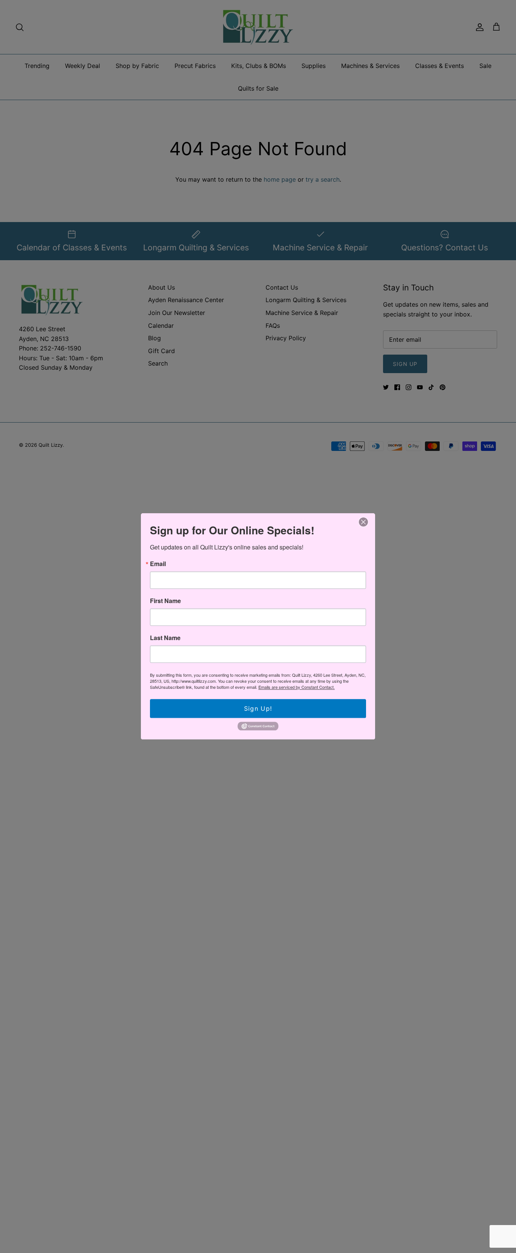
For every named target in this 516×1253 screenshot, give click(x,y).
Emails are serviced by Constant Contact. (296, 687)
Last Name (165, 638)
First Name (165, 601)
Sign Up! (258, 708)
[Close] (363, 521)
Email (158, 564)
